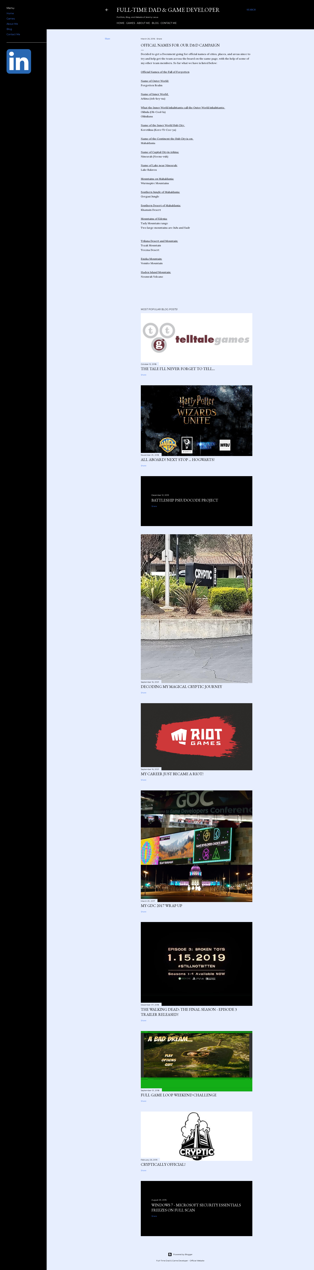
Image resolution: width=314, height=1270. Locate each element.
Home (120, 23)
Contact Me (169, 23)
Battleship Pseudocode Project (184, 500)
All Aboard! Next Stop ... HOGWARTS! (178, 459)
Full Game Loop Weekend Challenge (179, 1094)
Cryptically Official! (163, 1164)
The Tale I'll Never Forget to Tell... (178, 368)
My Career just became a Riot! (172, 773)
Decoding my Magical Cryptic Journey (181, 686)
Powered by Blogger (182, 1254)
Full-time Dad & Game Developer (168, 10)
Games (130, 23)
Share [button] (107, 38)
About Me (143, 23)
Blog (155, 23)
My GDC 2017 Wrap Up (161, 905)
